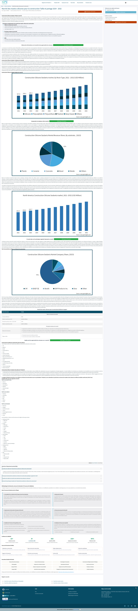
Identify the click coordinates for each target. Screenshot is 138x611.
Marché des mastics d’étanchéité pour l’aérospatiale (13, 581)
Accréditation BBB (32, 540)
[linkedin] (125, 606)
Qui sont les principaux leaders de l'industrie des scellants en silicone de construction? (20, 481)
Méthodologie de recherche (110, 18)
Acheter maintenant (121, 12)
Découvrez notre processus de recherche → (66, 572)
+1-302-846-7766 (106, 594)
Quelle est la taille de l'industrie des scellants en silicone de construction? (17, 468)
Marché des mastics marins (58, 581)
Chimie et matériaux (7, 6)
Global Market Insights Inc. (6, 605)
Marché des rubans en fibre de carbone (60, 583)
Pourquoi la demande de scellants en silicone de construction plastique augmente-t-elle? (20, 475)
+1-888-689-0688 (108, 593)
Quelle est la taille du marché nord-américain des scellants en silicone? (16, 478)
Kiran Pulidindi (94, 462)
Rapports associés (108, 20)
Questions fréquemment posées (111, 17)
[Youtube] (135, 606)
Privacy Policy (75, 609)
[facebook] (132, 606)
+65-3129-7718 (106, 595)
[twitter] (128, 606)
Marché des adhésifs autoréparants (10, 583)
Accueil (2, 6)
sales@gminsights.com (108, 596)
